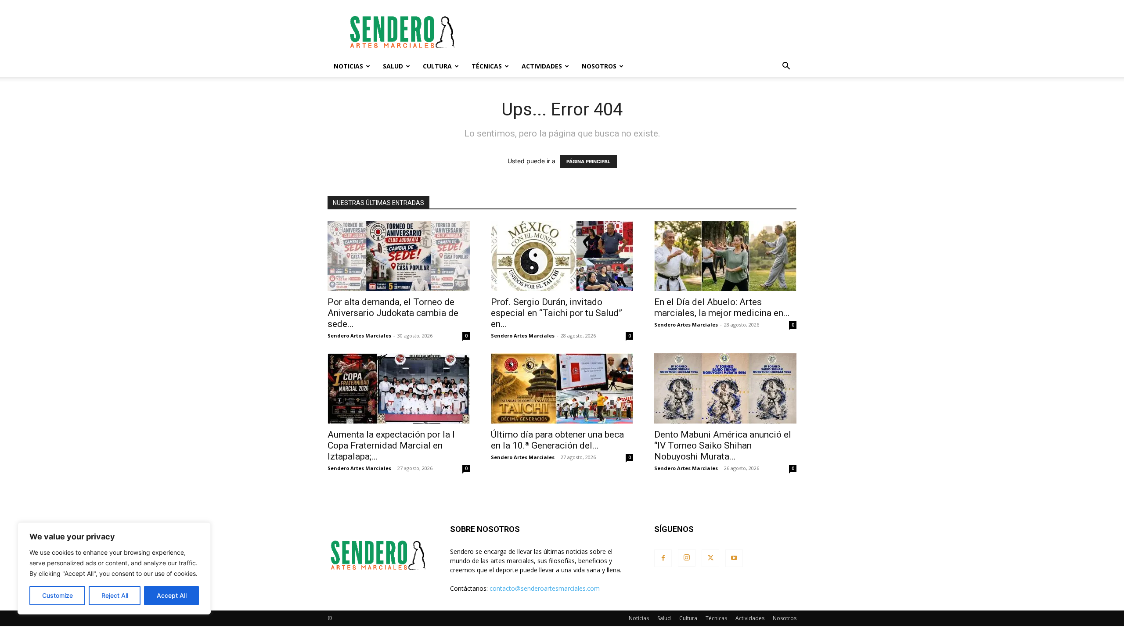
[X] (710, 558)
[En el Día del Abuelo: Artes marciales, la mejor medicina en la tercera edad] (725, 256)
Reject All (114, 595)
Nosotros (599, 66)
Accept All (172, 595)
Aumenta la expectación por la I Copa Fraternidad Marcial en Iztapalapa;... (391, 445)
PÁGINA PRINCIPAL (588, 161)
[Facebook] (663, 558)
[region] (114, 568)
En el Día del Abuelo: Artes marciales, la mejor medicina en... (722, 307)
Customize (57, 595)
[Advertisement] (636, 32)
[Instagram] (686, 558)
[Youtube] (734, 558)
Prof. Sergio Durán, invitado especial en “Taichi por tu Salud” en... (556, 313)
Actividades (542, 66)
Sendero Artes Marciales (359, 335)
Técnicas (487, 66)
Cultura (437, 66)
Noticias (348, 66)
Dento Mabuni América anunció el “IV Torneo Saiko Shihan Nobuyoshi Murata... (722, 445)
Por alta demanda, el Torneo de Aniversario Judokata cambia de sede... (393, 313)
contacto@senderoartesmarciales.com (545, 588)
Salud (393, 66)
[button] (785, 67)
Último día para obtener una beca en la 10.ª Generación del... (557, 440)
